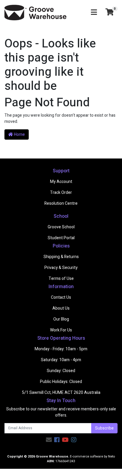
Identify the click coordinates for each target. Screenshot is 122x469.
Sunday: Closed (61, 371)
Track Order (61, 192)
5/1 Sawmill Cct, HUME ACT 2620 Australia (61, 392)
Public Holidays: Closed (61, 382)
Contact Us (61, 297)
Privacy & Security (61, 268)
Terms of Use (61, 278)
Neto (111, 456)
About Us (61, 308)
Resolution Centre (61, 203)
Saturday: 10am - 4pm (61, 360)
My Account (61, 182)
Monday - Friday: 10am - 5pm (61, 349)
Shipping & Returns (61, 257)
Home (19, 134)
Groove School (61, 227)
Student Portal (61, 238)
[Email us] (49, 440)
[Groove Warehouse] (35, 12)
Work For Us (61, 330)
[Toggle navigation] (94, 12)
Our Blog (61, 319)
